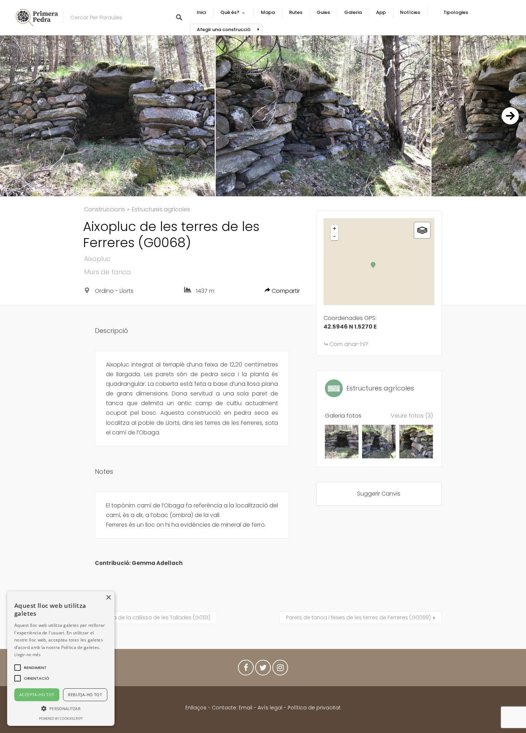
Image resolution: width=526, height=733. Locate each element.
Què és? (229, 12)
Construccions (104, 209)
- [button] (334, 236)
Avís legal (270, 707)
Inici (201, 12)
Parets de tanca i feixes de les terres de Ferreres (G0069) (358, 617)
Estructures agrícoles (161, 209)
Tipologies (455, 12)
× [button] (108, 597)
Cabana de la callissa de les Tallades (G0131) (152, 617)
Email (245, 707)
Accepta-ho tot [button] (36, 694)
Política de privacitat (314, 707)
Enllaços (196, 707)
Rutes (295, 12)
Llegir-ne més (27, 654)
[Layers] (422, 230)
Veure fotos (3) (412, 416)
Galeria (353, 12)
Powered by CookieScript (61, 718)
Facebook (246, 669)
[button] (35, 667)
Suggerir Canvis (378, 494)
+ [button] (334, 228)
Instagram (280, 669)
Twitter (263, 669)
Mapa (268, 12)
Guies (323, 12)
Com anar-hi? (348, 344)
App (381, 12)
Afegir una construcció (223, 29)
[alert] (61, 658)
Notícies (410, 12)
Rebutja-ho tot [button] (85, 694)
